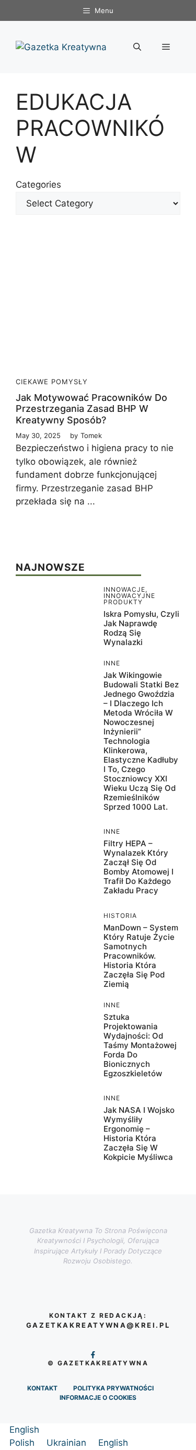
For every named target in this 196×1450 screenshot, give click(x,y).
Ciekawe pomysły (52, 381)
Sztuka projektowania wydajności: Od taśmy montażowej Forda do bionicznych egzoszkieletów (140, 1045)
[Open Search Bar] (137, 47)
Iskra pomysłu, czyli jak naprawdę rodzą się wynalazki (141, 628)
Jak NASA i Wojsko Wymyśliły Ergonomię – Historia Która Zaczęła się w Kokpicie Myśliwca (139, 1133)
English (24, 1429)
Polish (23, 1442)
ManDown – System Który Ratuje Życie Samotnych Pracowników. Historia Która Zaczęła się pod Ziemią (140, 956)
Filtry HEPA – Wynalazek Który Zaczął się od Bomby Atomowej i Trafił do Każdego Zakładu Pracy (138, 866)
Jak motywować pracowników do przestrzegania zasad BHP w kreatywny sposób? (91, 408)
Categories (38, 184)
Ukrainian (68, 1442)
